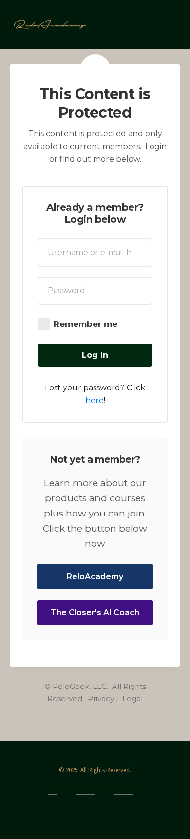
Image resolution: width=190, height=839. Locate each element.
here (94, 400)
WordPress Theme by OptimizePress (95, 790)
